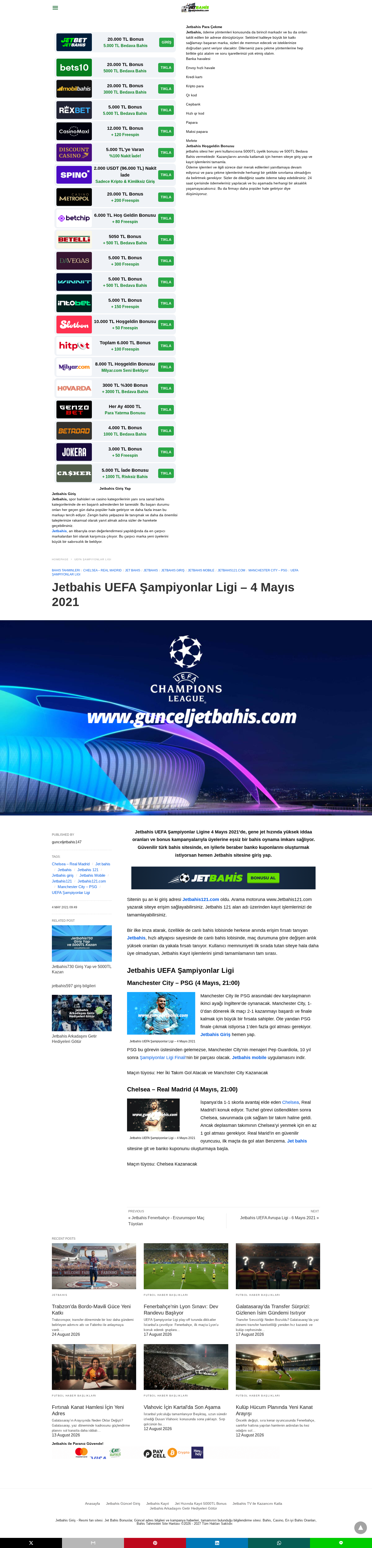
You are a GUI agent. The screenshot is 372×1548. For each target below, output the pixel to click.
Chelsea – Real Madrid (102, 570)
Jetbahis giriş (172, 570)
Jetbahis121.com (231, 570)
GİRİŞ (166, 42)
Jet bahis (132, 570)
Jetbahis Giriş (215, 1034)
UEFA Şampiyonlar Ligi (92, 559)
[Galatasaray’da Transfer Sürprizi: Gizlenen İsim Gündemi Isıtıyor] (278, 1266)
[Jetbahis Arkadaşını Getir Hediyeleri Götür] (82, 1013)
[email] (93, 1543)
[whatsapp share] (279, 1543)
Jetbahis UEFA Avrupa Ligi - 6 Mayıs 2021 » (279, 1218)
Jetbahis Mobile (92, 875)
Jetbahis (59, 531)
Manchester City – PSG (268, 570)
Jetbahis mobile (201, 570)
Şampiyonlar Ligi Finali (162, 1057)
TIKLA (166, 68)
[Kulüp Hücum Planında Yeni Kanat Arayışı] (278, 1367)
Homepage (60, 559)
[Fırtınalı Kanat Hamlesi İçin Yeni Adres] (94, 1367)
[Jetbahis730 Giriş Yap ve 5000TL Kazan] (82, 943)
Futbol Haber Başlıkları (166, 1295)
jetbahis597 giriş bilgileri (74, 986)
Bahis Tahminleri (66, 570)
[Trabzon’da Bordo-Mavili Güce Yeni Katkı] (94, 1266)
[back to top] (360, 1527)
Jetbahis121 (62, 881)
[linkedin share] (217, 1543)
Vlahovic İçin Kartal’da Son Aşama (182, 1407)
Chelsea (290, 1102)
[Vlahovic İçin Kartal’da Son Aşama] (186, 1367)
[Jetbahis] (195, 7)
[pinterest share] (155, 1543)
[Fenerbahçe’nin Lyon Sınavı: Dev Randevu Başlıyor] (186, 1266)
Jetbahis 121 (87, 870)
